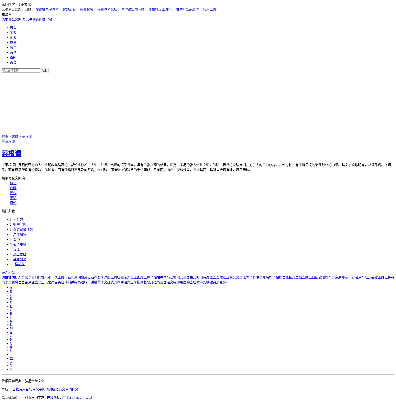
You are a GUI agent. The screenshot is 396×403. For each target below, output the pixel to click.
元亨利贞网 (83, 397)
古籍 (13, 57)
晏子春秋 (19, 244)
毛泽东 (360, 277)
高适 (81, 282)
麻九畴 (205, 282)
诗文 (35, 389)
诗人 (22, 389)
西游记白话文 (23, 229)
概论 (13, 203)
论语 (16, 249)
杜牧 (196, 282)
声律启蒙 (19, 234)
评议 (13, 193)
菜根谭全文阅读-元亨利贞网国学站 (27, 19)
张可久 (53, 277)
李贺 (8, 282)
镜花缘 (20, 264)
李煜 (153, 277)
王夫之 (46, 282)
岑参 (351, 277)
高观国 (162, 282)
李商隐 (254, 277)
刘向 (38, 277)
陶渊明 (76, 277)
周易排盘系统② (187, 9)
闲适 (13, 198)
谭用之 (181, 282)
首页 (13, 27)
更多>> (224, 282)
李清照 (106, 277)
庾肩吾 (16, 282)
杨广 (87, 282)
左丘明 (228, 277)
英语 (13, 62)
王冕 (147, 277)
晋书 (16, 239)
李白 (31, 277)
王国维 (139, 277)
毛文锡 (172, 282)
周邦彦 (343, 277)
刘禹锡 (73, 282)
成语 (13, 42)
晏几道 (152, 282)
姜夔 (374, 277)
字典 (13, 32)
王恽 (387, 277)
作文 (75, 389)
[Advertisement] (198, 103)
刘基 (143, 282)
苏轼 (24, 277)
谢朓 (94, 282)
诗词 (13, 52)
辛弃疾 (264, 277)
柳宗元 (178, 277)
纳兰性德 (8, 277)
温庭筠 (36, 282)
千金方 (18, 219)
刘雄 (130, 277)
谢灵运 (214, 282)
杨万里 (294, 277)
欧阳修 (323, 277)
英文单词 (65, 389)
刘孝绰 (119, 282)
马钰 (67, 277)
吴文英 (238, 277)
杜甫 (44, 277)
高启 (54, 282)
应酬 (13, 188)
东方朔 (333, 277)
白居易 (188, 277)
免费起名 (86, 9)
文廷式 (109, 282)
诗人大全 (8, 272)
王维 (61, 277)
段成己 (86, 277)
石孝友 (96, 277)
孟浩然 (218, 277)
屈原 (160, 277)
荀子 (100, 282)
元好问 (198, 277)
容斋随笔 (19, 259)
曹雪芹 (26, 282)
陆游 (123, 277)
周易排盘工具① (160, 9)
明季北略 (19, 224)
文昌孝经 (19, 254)
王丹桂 (115, 277)
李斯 (137, 282)
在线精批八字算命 (60, 397)
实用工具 (209, 9)
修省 (13, 183)
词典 (13, 37)
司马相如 (275, 277)
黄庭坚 (208, 277)
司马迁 (168, 277)
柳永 (18, 277)
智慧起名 (69, 9)
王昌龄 (313, 277)
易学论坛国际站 (132, 9)
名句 (13, 47)
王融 (381, 277)
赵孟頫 (304, 277)
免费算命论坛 (107, 9)
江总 (246, 277)
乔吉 (189, 282)
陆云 (368, 277)
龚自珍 (63, 282)
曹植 (285, 277)
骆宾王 (129, 282)
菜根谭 (27, 136)
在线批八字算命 (47, 9)
